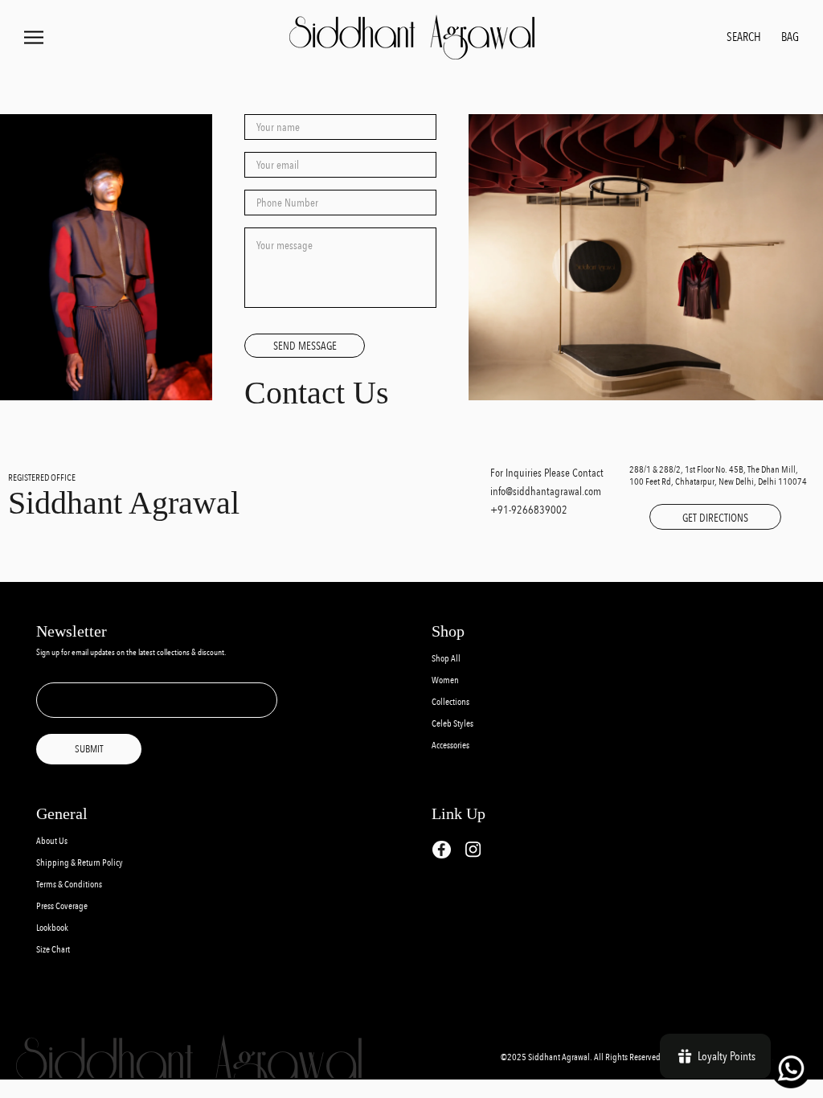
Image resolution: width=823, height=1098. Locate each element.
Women (445, 680)
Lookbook (52, 928)
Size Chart (53, 950)
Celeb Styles (452, 724)
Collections (450, 702)
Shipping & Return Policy (79, 863)
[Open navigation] (33, 37)
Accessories (450, 746)
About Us (52, 841)
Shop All (446, 659)
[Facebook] (441, 850)
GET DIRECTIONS (715, 517)
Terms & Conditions (69, 885)
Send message (305, 345)
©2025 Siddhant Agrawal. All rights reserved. (583, 1057)
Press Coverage (62, 906)
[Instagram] (473, 849)
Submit (89, 749)
